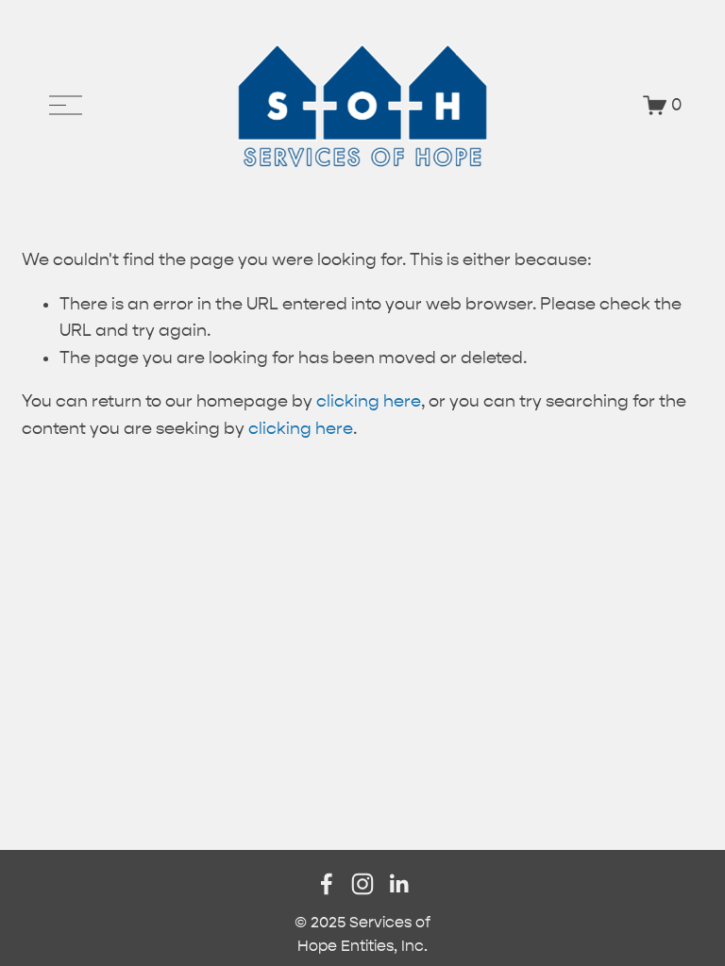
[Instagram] (362, 884)
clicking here (368, 401)
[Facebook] (326, 884)
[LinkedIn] (398, 884)
